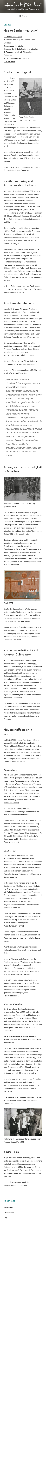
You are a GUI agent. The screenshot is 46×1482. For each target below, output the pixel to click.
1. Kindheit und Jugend (13, 37)
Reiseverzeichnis (11, 996)
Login (6, 1217)
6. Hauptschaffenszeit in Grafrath (17, 58)
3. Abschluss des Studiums (15, 46)
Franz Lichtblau (23, 815)
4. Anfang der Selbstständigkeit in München (21, 49)
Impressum (8, 1207)
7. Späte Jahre (9, 61)
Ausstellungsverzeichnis (13, 926)
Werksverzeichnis (11, 803)
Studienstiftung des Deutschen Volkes (19, 331)
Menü (24, 16)
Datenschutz (9, 1212)
